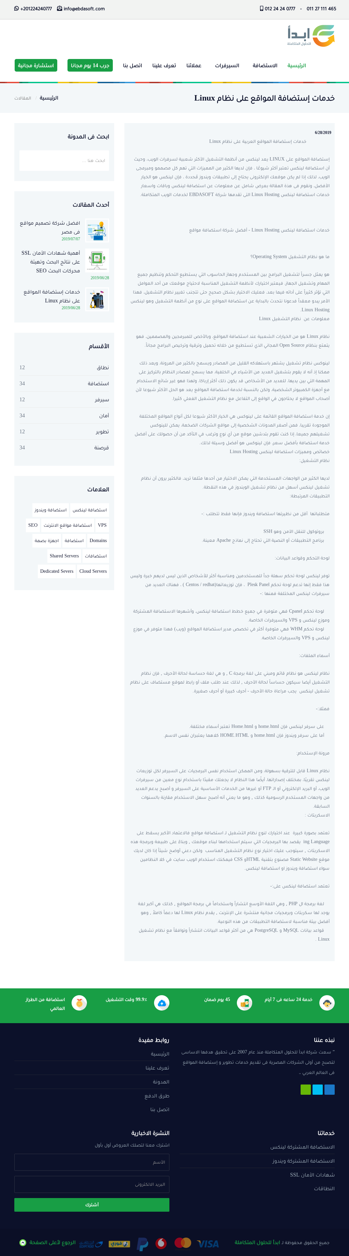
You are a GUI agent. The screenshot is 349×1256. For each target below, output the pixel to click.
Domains (98, 540)
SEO (32, 525)
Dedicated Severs (56, 571)
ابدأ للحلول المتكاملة (257, 1242)
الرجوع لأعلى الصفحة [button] (53, 1242)
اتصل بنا (132, 65)
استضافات (96, 555)
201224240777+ (36, 9)
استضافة (98, 383)
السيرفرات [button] (227, 65)
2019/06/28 (100, 277)
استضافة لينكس (90, 509)
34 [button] (22, 383)
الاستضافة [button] (265, 65)
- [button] (301, 9)
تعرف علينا (164, 65)
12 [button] (22, 367)
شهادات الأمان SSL (312, 1175)
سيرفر (102, 399)
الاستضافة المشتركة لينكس (302, 1147)
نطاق (103, 367)
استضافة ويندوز (50, 509)
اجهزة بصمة (47, 540)
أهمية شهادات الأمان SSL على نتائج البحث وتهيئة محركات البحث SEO (50, 261)
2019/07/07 (71, 239)
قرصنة (101, 447)
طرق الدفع (157, 1095)
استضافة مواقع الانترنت (68, 525)
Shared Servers (64, 555)
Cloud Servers (93, 571)
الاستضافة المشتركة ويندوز (304, 1161)
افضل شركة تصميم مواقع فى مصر (50, 227)
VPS (102, 525)
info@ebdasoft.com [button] (84, 9)
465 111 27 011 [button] (321, 9)
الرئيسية (297, 65)
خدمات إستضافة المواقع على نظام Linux (52, 296)
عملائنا (193, 65)
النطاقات (324, 1188)
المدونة (161, 1082)
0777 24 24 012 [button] (280, 9)
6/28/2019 (323, 132)
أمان (104, 415)
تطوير (102, 431)
